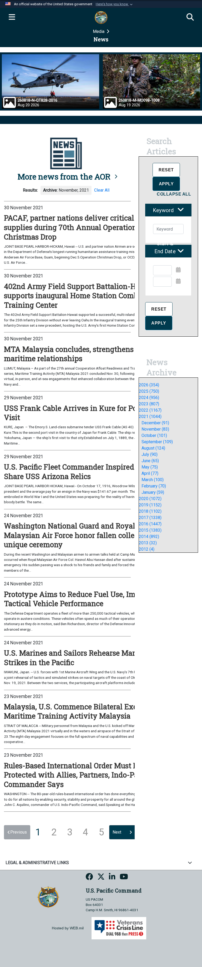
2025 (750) (149, 391)
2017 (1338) (150, 517)
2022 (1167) (150, 410)
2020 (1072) (150, 498)
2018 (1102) (150, 511)
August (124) (153, 448)
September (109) (157, 441)
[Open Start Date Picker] (178, 269)
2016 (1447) (150, 523)
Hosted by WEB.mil (68, 928)
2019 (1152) (150, 504)
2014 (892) (149, 536)
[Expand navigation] (11, 17)
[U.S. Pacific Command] (48, 896)
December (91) (155, 422)
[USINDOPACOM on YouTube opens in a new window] (124, 878)
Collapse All (174, 194)
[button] (115, 4)
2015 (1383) (150, 530)
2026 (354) (149, 384)
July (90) (150, 454)
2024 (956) (149, 397)
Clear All (101, 190)
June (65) (150, 460)
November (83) (155, 429)
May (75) (150, 467)
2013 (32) (148, 542)
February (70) (154, 486)
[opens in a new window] (89, 878)
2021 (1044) (150, 416)
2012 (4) (146, 549)
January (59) (153, 492)
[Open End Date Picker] (178, 281)
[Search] (190, 17)
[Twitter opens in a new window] (101, 878)
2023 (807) (149, 403)
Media (99, 31)
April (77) (150, 473)
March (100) (153, 479)
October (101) (154, 435)
